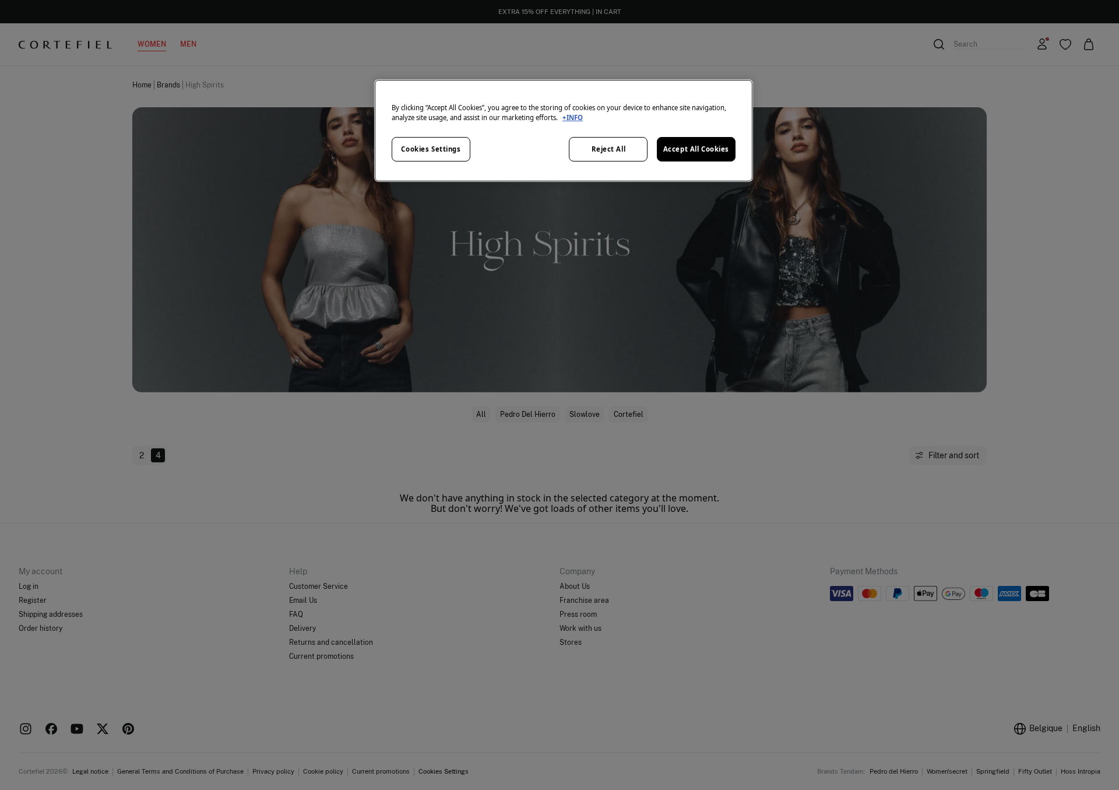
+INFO (572, 117)
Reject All (609, 149)
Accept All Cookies (696, 149)
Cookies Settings (430, 149)
